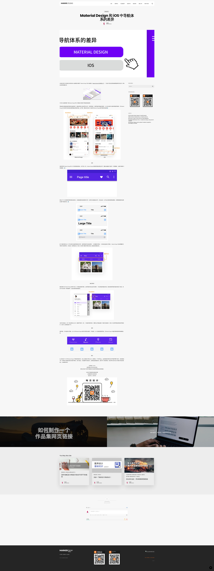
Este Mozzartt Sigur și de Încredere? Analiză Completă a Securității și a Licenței (139, 123)
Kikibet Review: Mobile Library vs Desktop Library (138, 116)
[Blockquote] (100, 515)
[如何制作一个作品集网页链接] (53, 431)
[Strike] (95, 515)
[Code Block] (102, 515)
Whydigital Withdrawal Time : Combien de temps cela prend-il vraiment (141, 120)
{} (104, 514)
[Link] (103, 515)
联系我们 (64, 554)
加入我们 (68, 554)
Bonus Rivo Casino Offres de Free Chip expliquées (138, 118)
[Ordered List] (97, 515)
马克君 (107, 22)
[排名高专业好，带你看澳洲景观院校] (139, 471)
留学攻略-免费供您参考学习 (70, 472)
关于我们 (61, 554)
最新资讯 (143, 474)
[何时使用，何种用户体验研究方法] (160, 431)
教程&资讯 (106, 11)
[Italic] (92, 515)
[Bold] (91, 515)
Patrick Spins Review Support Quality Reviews (137, 115)
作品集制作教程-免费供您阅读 (131, 474)
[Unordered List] (98, 515)
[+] (106, 514)
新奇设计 (99, 474)
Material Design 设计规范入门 (98, 83)
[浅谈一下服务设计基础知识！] (107, 471)
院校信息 (138, 476)
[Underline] (94, 515)
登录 (127, 507)
